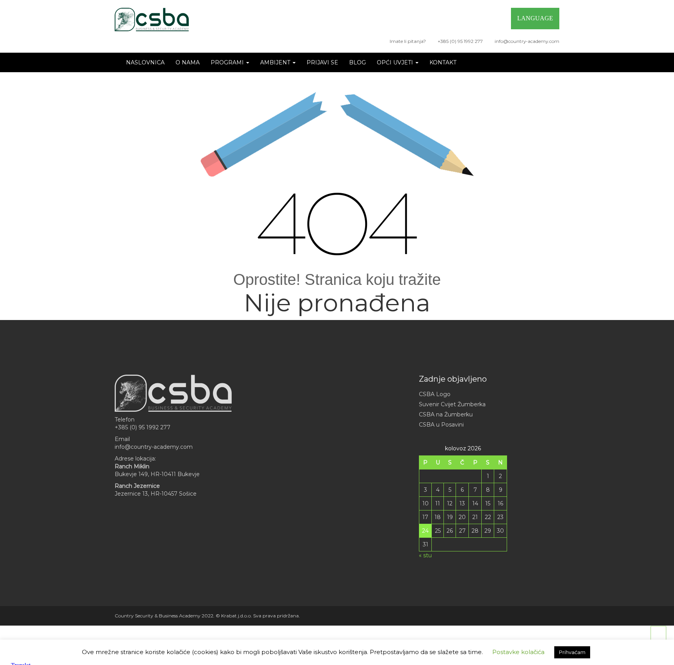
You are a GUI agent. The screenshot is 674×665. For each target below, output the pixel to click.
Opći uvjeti (396, 62)
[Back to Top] (658, 634)
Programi (228, 62)
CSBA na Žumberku (446, 414)
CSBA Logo (435, 394)
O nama (188, 62)
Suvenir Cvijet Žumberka (452, 404)
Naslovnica (145, 62)
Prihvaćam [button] (572, 652)
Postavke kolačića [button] (518, 652)
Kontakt (442, 62)
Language (535, 18)
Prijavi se (322, 62)
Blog (357, 62)
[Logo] (152, 19)
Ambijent (276, 62)
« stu (425, 555)
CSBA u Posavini (441, 424)
